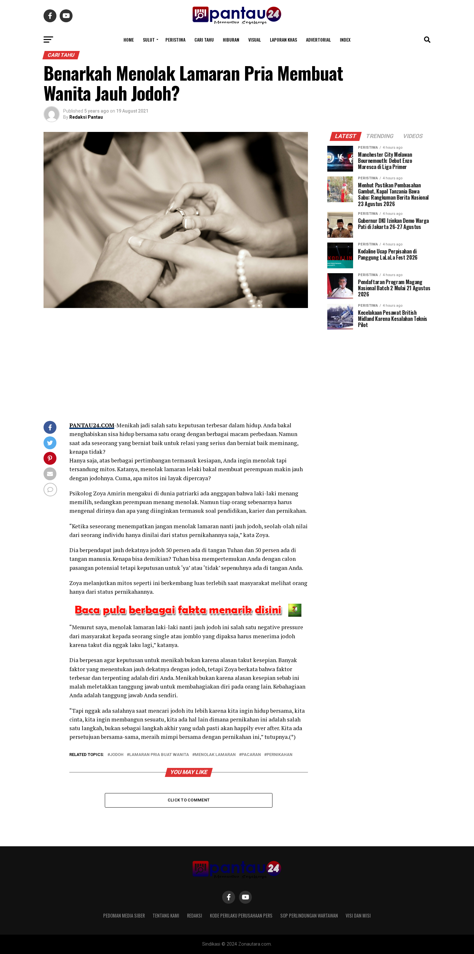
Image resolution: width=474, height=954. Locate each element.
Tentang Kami (166, 915)
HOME (128, 39)
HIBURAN (231, 39)
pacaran (251, 755)
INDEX (345, 39)
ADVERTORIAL (318, 39)
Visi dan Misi (358, 915)
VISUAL (254, 39)
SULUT (149, 39)
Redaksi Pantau (86, 117)
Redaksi (194, 915)
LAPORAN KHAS (283, 39)
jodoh (116, 755)
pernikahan (279, 755)
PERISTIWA (175, 39)
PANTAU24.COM (91, 425)
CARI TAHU (204, 39)
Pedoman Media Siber (124, 915)
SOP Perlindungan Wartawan (309, 915)
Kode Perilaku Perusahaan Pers (241, 915)
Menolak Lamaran (215, 755)
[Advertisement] (176, 366)
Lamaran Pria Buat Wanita (159, 755)
